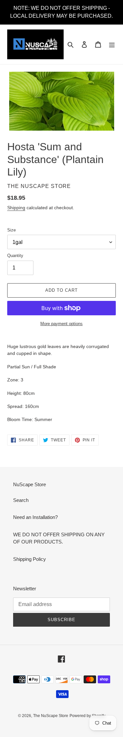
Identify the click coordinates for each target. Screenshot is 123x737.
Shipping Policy (29, 559)
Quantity (15, 255)
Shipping (16, 207)
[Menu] (112, 44)
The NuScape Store (50, 715)
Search (21, 500)
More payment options (61, 323)
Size (11, 230)
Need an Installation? (35, 517)
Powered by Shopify (87, 715)
